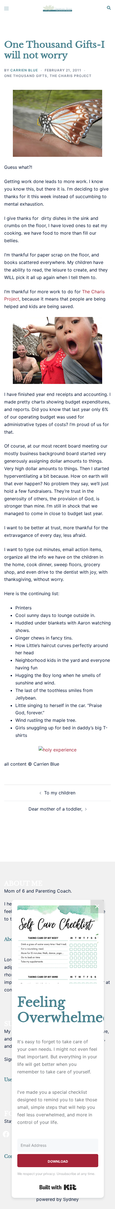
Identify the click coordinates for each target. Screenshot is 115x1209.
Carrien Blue (24, 70)
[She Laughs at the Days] (57, 8)
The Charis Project (71, 76)
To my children (59, 792)
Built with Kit (57, 1187)
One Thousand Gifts (25, 76)
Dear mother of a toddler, (55, 809)
